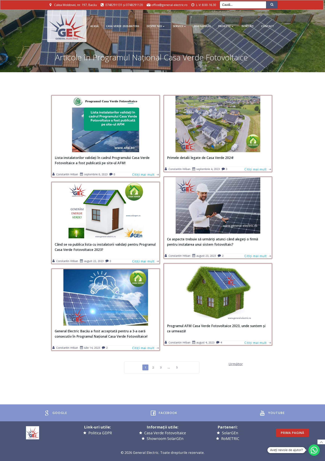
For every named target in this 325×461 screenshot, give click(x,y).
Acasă (94, 26)
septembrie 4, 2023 (208, 169)
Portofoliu (202, 26)
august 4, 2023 (205, 342)
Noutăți (248, 26)
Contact (267, 26)
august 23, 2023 (206, 255)
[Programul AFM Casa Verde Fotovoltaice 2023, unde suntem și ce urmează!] (218, 292)
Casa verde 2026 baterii (122, 26)
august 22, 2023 (94, 261)
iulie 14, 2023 (92, 347)
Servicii (178, 26)
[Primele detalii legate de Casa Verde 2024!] (218, 123)
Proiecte (224, 26)
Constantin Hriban (67, 174)
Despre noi (154, 26)
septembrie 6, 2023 (96, 174)
